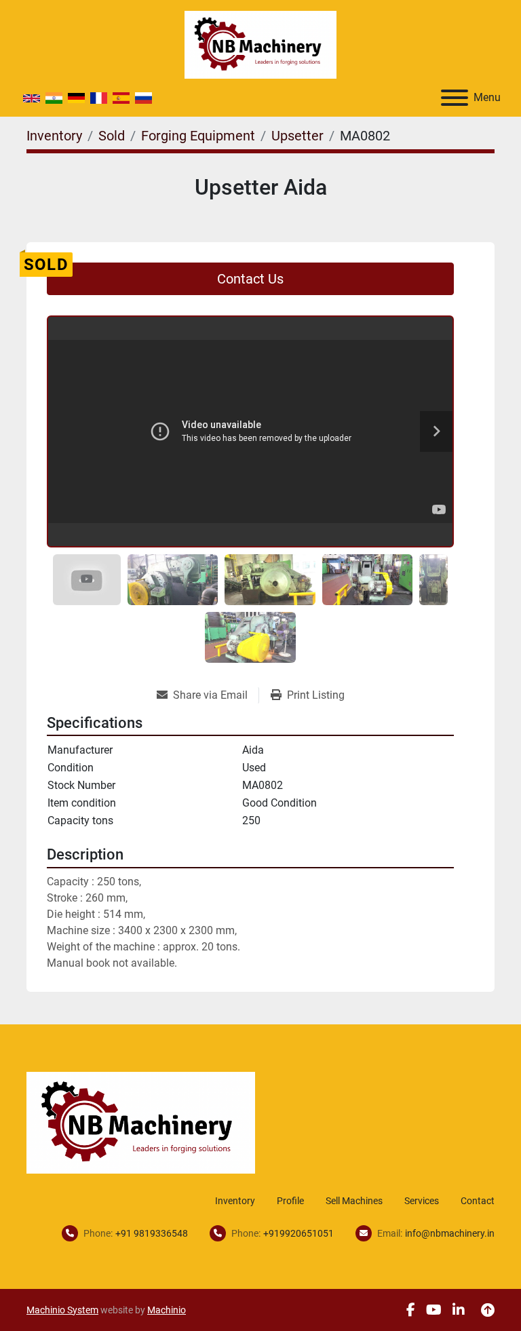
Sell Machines (354, 1200)
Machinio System (62, 1310)
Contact (478, 1200)
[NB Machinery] (140, 1121)
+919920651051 (298, 1233)
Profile (290, 1200)
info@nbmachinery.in (450, 1233)
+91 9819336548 (151, 1233)
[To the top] (488, 1310)
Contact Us (250, 279)
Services (421, 1200)
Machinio (166, 1310)
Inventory (235, 1200)
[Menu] (454, 98)
